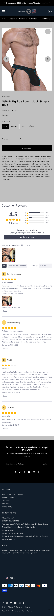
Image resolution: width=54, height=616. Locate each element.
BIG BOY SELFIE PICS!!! (10, 521)
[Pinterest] (24, 472)
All (4, 266)
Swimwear (23, 19)
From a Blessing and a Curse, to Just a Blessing (18, 527)
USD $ (12, 578)
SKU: (4, 110)
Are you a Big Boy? (8, 539)
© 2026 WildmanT (8, 607)
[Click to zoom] (48, 31)
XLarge (31, 126)
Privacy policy (16, 611)
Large (23, 126)
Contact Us (6, 500)
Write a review (27, 237)
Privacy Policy (7, 506)
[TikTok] (38, 472)
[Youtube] (29, 472)
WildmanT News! (8, 497)
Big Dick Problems (8, 530)
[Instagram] (34, 472)
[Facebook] (15, 472)
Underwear (13, 19)
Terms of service (27, 611)
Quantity (5, 139)
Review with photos (17, 266)
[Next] (50, 3)
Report (6, 311)
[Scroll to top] (48, 609)
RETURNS (5, 503)
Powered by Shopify (23, 607)
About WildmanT (8, 518)
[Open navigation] (9, 11)
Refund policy (6, 611)
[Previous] (4, 3)
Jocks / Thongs (45, 19)
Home (4, 19)
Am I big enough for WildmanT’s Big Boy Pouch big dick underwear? (25, 524)
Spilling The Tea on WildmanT (12, 533)
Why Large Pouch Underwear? (12, 494)
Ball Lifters (33, 19)
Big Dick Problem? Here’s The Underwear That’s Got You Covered (25, 536)
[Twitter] (20, 472)
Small (6, 126)
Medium (14, 126)
